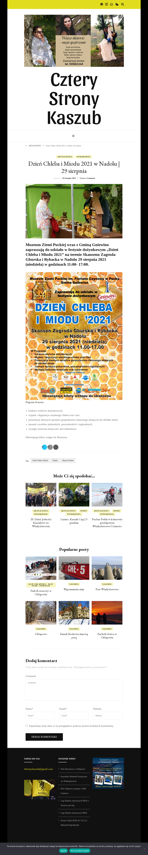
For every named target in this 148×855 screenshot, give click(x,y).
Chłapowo (41, 634)
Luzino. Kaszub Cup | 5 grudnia (74, 521)
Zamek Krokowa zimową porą (74, 635)
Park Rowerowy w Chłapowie (40, 592)
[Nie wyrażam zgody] (144, 848)
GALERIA (74, 584)
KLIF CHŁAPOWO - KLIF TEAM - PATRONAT (41, 585)
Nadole (55, 460)
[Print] (55, 447)
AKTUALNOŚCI (65, 157)
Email (63, 708)
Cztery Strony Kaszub (74, 96)
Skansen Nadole (67, 460)
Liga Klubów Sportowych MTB (74, 813)
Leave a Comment (87, 178)
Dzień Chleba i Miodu (40, 460)
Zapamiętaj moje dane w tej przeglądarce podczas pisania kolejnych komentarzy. (71, 725)
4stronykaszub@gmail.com (38, 769)
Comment (31, 676)
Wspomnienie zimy (74, 589)
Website (97, 708)
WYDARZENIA (83, 157)
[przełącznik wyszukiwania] (122, 4)
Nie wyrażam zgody (80, 851)
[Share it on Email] (50, 447)
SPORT (83, 511)
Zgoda (63, 851)
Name (29, 708)
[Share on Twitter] (44, 447)
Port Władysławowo (107, 589)
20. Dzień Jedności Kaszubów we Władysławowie (40, 522)
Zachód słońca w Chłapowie (107, 635)
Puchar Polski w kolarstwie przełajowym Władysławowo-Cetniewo (107, 522)
